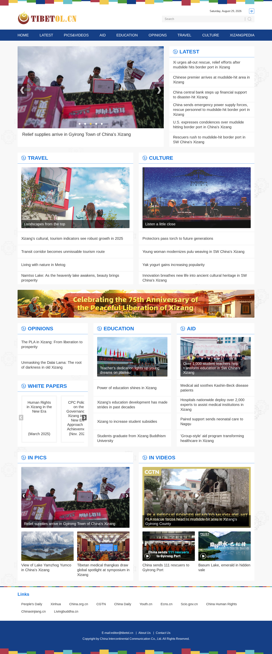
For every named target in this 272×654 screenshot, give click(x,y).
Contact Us (163, 632)
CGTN (101, 604)
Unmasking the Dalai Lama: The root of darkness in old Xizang (51, 364)
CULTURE (210, 35)
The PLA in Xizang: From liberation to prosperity (52, 344)
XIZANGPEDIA (242, 35)
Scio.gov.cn (189, 604)
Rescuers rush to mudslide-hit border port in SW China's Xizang (209, 139)
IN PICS (37, 457)
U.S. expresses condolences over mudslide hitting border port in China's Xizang (208, 124)
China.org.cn (78, 604)
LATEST (46, 35)
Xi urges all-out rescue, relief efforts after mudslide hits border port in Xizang (206, 64)
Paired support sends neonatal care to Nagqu (211, 421)
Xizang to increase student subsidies (127, 421)
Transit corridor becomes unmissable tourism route (63, 252)
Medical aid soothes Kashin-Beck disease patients (214, 387)
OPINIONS (158, 35)
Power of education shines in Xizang (127, 388)
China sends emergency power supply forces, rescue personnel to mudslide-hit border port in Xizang (211, 109)
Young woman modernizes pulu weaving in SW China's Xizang (193, 252)
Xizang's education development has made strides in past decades (132, 404)
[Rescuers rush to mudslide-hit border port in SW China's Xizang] (75, 469)
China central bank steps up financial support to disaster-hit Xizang (210, 94)
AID (103, 35)
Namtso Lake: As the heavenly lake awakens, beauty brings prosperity (70, 277)
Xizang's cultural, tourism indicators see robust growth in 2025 (72, 238)
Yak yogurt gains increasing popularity (173, 265)
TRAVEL (184, 35)
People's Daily (31, 604)
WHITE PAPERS (47, 386)
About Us (144, 632)
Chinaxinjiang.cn (33, 611)
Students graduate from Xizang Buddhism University (131, 438)
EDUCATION (127, 35)
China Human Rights (221, 604)
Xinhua (56, 604)
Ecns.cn (166, 604)
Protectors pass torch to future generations (177, 238)
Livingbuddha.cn (66, 611)
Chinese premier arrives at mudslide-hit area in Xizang (211, 79)
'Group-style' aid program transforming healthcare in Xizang (212, 438)
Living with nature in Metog (43, 265)
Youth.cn (146, 604)
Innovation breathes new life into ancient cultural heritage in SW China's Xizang (194, 277)
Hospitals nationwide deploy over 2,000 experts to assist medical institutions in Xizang (212, 404)
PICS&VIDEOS (76, 35)
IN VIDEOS (162, 457)
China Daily (122, 604)
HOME (23, 35)
